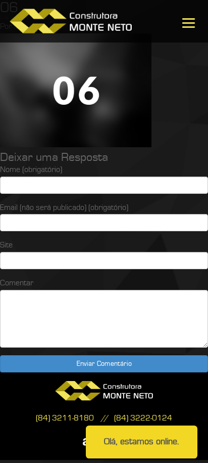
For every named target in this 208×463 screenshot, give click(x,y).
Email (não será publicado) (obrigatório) (64, 207)
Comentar (16, 282)
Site (6, 244)
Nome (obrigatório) (31, 169)
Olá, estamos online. (141, 441)
